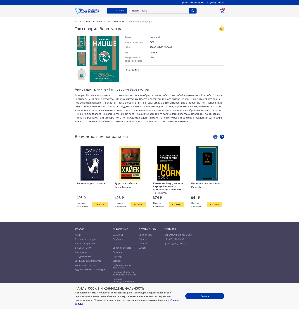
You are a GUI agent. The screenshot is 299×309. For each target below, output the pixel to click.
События (117, 252)
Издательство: (134, 42)
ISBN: (128, 47)
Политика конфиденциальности (124, 280)
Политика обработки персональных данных (124, 273)
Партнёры (118, 256)
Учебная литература (85, 265)
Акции (78, 235)
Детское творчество (85, 243)
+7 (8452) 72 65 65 (215, 2)
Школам (143, 243)
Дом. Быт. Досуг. (83, 248)
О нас (116, 243)
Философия (119, 21)
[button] (215, 137)
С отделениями (83, 256)
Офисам (143, 239)
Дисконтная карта (122, 248)
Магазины (118, 235)
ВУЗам (142, 248)
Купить (100, 204)
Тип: (127, 52)
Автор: (129, 37)
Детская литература (85, 239)
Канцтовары (81, 252)
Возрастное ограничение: (133, 59)
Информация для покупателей (122, 266)
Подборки (118, 239)
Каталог (79, 21)
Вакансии (117, 261)
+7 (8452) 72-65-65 (174, 239)
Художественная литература (90, 269)
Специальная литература (98, 21)
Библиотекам (145, 235)
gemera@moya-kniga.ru (193, 2)
